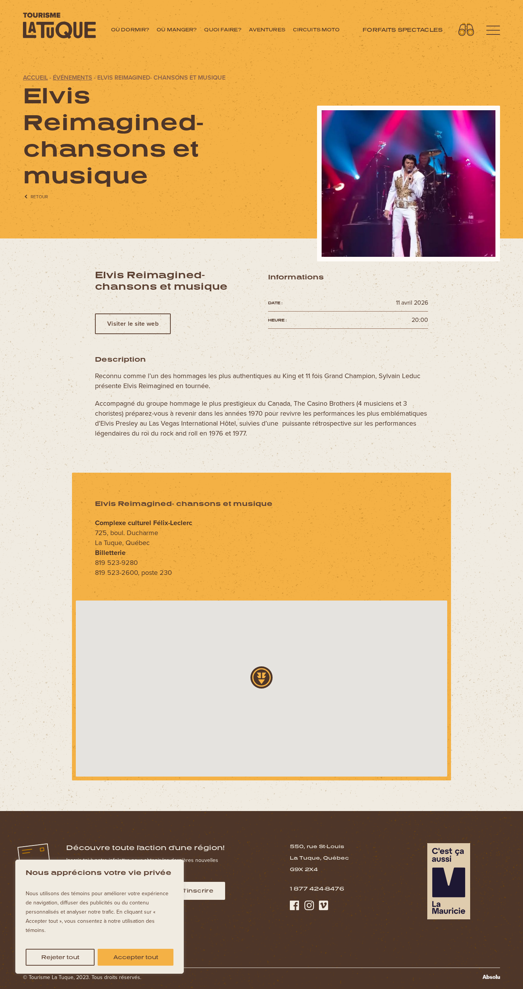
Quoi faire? (222, 30)
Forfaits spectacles (403, 29)
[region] (99, 917)
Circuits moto (316, 30)
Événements (72, 77)
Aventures (267, 30)
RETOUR (39, 196)
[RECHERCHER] (466, 29)
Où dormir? (130, 30)
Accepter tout (135, 957)
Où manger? (176, 30)
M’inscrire (196, 890)
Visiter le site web (133, 323)
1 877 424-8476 (317, 888)
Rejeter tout (60, 957)
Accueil (35, 77)
